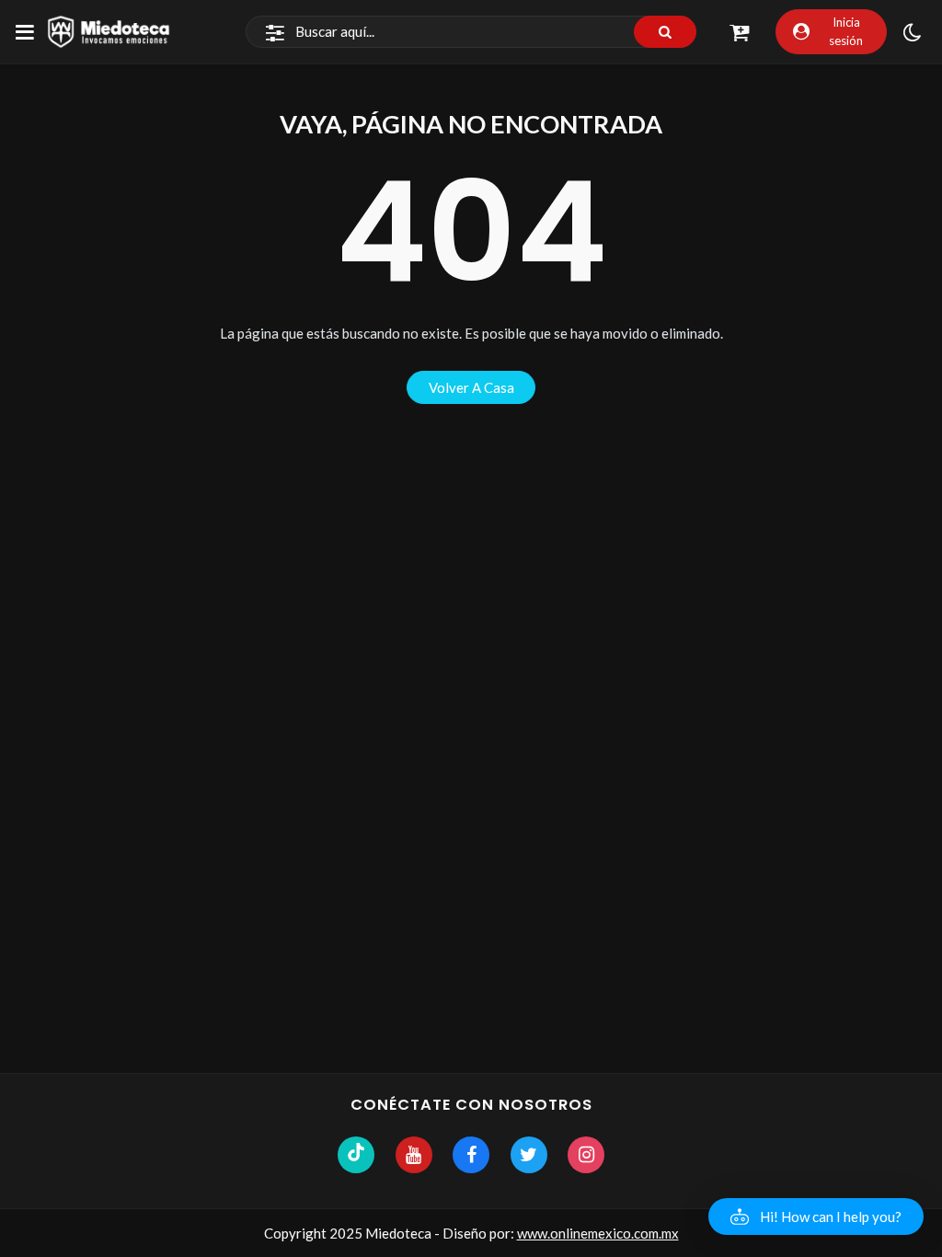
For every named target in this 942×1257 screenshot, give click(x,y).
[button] (816, 1216)
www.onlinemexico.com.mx (598, 1233)
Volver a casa (471, 387)
